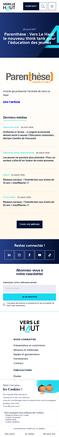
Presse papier (27, 153)
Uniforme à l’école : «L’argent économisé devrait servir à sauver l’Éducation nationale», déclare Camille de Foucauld (29, 135)
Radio (6, 175)
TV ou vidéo (9, 197)
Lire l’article (11, 102)
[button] (52, 6)
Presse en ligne (11, 127)
